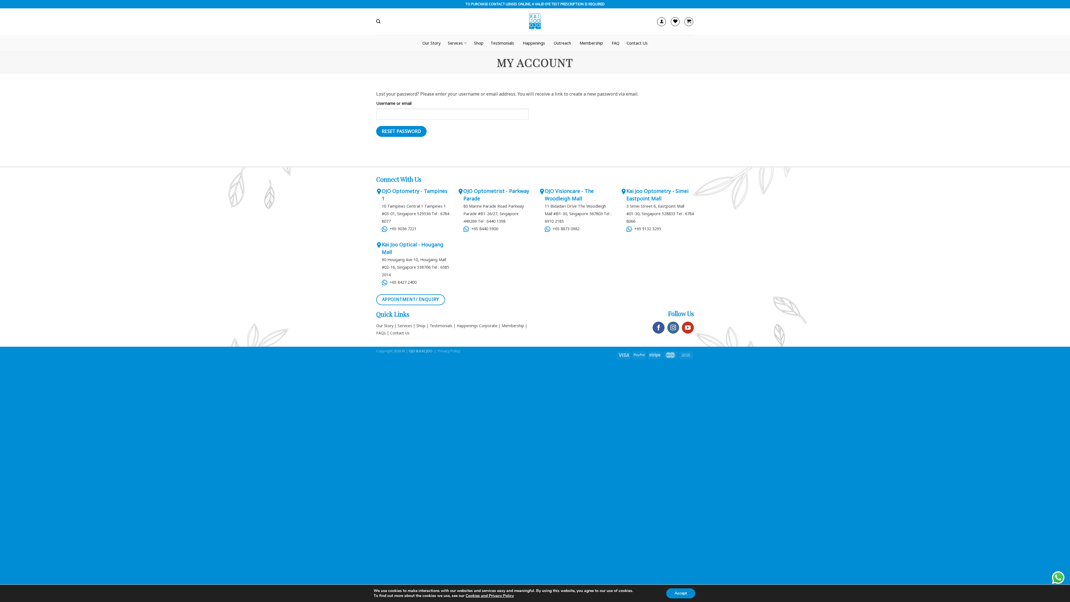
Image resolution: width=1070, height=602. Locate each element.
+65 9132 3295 (647, 228)
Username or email (394, 103)
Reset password (401, 131)
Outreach (562, 43)
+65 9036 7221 (402, 228)
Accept (681, 593)
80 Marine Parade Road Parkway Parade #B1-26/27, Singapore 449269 (493, 213)
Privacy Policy (449, 350)
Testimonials (502, 43)
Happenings (534, 43)
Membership (591, 43)
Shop (478, 43)
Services (405, 325)
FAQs (381, 333)
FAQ (615, 43)
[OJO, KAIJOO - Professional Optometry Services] (535, 21)
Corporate (488, 325)
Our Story (431, 43)
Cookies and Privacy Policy (490, 595)
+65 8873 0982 (565, 228)
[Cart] (688, 21)
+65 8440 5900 (483, 228)
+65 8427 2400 (402, 282)
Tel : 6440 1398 (491, 221)
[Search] (378, 21)
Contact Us (637, 43)
